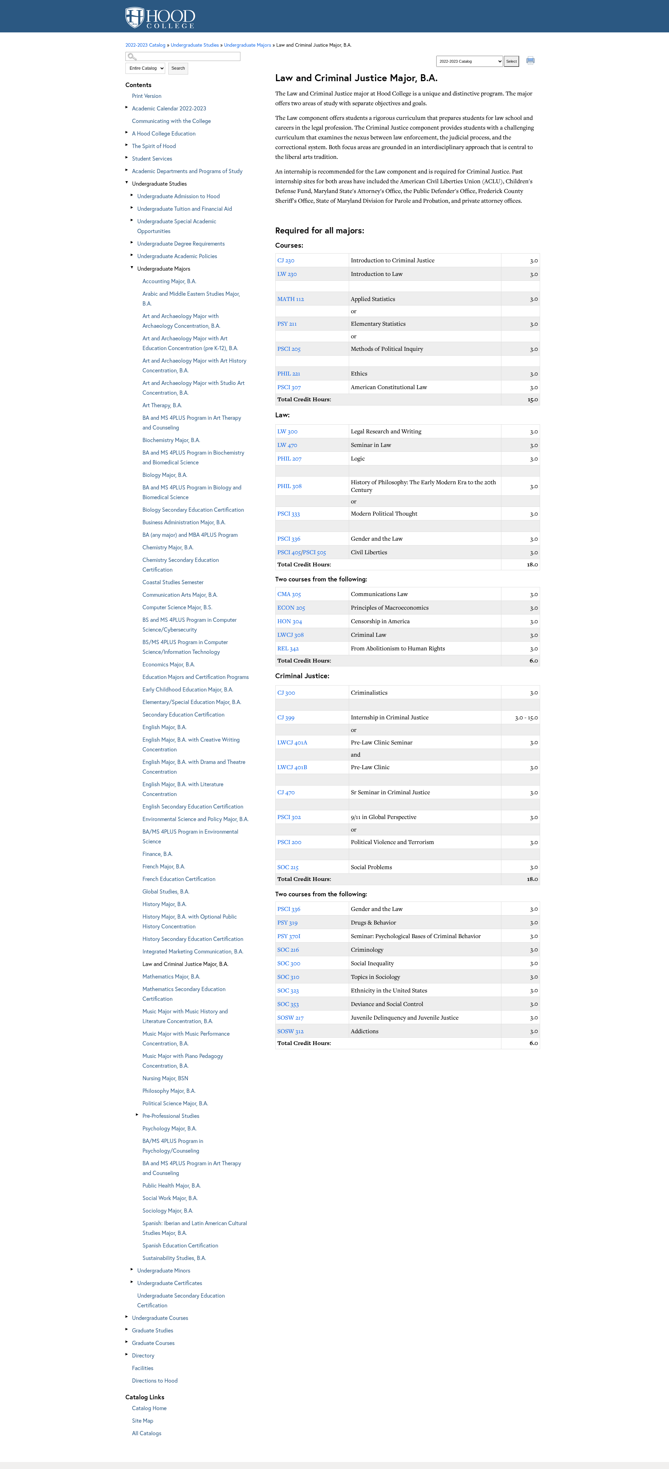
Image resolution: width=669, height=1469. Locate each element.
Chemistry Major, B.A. (168, 547)
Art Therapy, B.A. (162, 405)
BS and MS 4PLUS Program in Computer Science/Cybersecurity (190, 624)
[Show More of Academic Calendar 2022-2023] (127, 107)
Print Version (146, 95)
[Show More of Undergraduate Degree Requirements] (132, 242)
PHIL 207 (289, 458)
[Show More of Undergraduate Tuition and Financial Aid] (132, 207)
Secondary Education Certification (183, 714)
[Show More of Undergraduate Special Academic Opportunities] (132, 220)
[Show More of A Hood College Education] (127, 132)
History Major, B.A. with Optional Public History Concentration (190, 921)
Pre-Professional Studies (171, 1115)
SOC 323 (288, 990)
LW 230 (287, 274)
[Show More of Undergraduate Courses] (127, 1316)
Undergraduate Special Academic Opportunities (176, 225)
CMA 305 (289, 594)
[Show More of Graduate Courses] (127, 1341)
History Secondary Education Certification (193, 938)
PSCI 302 (289, 817)
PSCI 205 (289, 349)
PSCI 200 (289, 842)
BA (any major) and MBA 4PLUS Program (190, 534)
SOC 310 (288, 977)
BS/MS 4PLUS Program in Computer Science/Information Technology (185, 646)
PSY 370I (288, 936)
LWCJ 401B (292, 767)
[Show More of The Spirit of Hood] (127, 144)
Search (178, 68)
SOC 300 (288, 963)
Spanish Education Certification (180, 1245)
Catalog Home (149, 1408)
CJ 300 (286, 692)
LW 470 (287, 445)
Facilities (142, 1367)
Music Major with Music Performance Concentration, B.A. (186, 1038)
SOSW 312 (290, 1031)
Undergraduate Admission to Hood (178, 196)
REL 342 (288, 648)
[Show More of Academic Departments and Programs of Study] (127, 169)
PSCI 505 (314, 552)
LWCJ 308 (290, 635)
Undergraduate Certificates (169, 1282)
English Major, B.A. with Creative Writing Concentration (191, 744)
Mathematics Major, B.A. (171, 976)
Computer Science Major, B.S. (178, 607)
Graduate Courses (153, 1342)
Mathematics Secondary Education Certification (184, 993)
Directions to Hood (155, 1380)
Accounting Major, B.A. (170, 281)
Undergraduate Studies (159, 183)
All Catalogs (146, 1433)
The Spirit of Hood (154, 145)
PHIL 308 (289, 486)
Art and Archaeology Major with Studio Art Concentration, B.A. (194, 387)
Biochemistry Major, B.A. (171, 439)
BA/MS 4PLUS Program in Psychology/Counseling (173, 1145)
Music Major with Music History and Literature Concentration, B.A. (185, 1016)
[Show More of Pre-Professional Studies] (137, 1114)
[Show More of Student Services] (127, 157)
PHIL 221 (288, 373)
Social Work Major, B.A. (170, 1197)
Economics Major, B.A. (169, 664)
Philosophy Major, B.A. (169, 1090)
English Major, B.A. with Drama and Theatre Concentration (194, 766)
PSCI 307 (289, 387)
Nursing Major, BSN (165, 1078)
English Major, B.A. (165, 726)
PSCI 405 (289, 552)
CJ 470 (286, 792)
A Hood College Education (163, 133)
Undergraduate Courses (160, 1317)
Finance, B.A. (158, 853)
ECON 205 (291, 607)
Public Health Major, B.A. (172, 1185)
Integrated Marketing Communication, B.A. (193, 951)
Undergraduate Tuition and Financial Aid (184, 208)
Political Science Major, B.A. (175, 1103)
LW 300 (287, 431)
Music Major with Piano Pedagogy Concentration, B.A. (183, 1060)
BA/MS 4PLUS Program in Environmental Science (190, 836)
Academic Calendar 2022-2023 (169, 108)
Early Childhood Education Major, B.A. (188, 689)
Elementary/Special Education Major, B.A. (192, 701)
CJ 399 (285, 717)
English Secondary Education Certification (193, 806)
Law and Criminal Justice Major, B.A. (186, 963)
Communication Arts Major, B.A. (180, 594)
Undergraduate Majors (163, 268)
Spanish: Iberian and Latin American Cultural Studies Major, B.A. (195, 1227)
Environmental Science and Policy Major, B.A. (196, 818)
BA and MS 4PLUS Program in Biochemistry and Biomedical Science (193, 457)
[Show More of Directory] (127, 1354)
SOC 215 (288, 867)
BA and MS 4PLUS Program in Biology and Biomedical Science (192, 492)
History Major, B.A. (165, 903)
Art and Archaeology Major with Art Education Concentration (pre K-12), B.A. (190, 342)
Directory (143, 1355)
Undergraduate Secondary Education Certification (181, 1300)
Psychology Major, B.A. (170, 1128)
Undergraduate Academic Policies (177, 256)
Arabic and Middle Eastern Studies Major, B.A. (191, 298)
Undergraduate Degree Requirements (181, 243)
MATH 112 (290, 299)
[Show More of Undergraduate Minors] (132, 1269)
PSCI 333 (288, 513)
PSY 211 (287, 323)
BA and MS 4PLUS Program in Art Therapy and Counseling (192, 422)
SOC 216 (288, 949)
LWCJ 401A (292, 742)
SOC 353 (288, 1004)
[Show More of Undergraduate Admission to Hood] (132, 194)
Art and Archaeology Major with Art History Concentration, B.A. (194, 365)
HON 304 (289, 621)
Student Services (152, 158)
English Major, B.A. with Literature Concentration (183, 788)
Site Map (142, 1420)
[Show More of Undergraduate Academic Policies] (132, 254)
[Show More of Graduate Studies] (127, 1329)
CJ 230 (285, 260)
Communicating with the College (171, 120)
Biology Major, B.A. (165, 474)
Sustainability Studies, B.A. (174, 1257)
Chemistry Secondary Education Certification (181, 564)
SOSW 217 (290, 1017)
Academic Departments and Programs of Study (187, 171)
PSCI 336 (288, 538)
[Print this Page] (531, 61)
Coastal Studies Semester (173, 582)
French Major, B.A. (164, 866)
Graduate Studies (152, 1330)
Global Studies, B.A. (166, 891)
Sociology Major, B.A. (168, 1210)
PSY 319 (287, 922)
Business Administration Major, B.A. (184, 522)
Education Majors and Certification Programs (196, 676)
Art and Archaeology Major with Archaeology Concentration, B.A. (182, 320)
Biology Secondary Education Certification (193, 509)
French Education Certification (179, 878)
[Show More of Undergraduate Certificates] (132, 1281)
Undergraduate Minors (163, 1270)
